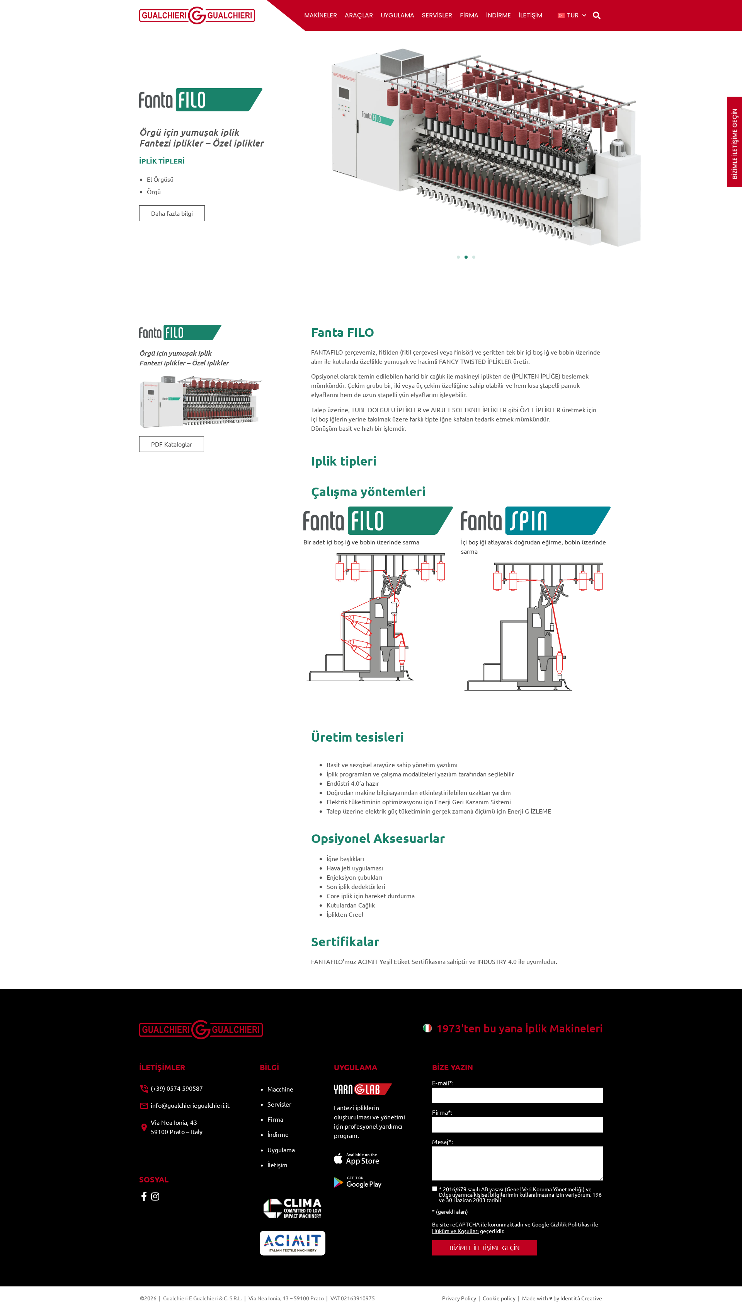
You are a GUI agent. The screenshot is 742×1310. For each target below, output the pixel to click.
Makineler (320, 15)
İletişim (530, 15)
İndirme (498, 15)
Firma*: (442, 1112)
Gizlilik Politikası (570, 1224)
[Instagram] (155, 1196)
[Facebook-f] (143, 1196)
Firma (469, 15)
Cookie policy (499, 1298)
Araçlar (359, 15)
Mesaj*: (442, 1141)
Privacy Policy (459, 1298)
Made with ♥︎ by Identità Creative (562, 1298)
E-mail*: (443, 1083)
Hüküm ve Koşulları (455, 1230)
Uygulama (397, 15)
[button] (596, 15)
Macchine (280, 1089)
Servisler (437, 15)
